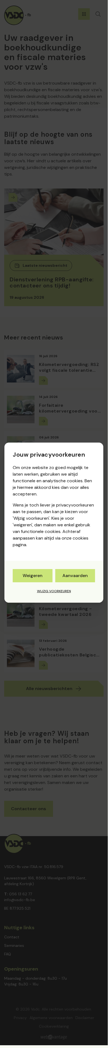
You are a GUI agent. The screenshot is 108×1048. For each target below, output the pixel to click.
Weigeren (33, 575)
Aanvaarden (75, 575)
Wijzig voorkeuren (54, 591)
